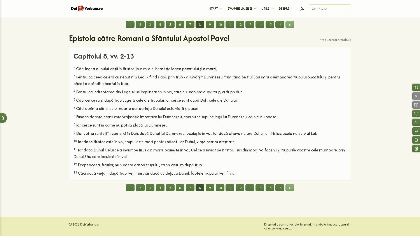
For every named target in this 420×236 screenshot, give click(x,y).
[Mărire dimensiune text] (416, 131)
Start (213, 8)
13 (250, 24)
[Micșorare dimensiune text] (416, 122)
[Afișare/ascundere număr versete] (416, 87)
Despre (284, 8)
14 (260, 24)
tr (416, 96)
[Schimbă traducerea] (416, 113)
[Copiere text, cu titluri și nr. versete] (416, 148)
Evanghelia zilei (240, 8)
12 (240, 24)
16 (280, 24)
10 (220, 24)
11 (230, 24)
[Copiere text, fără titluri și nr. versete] (416, 140)
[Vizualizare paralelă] (416, 105)
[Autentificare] (302, 9)
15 (270, 24)
